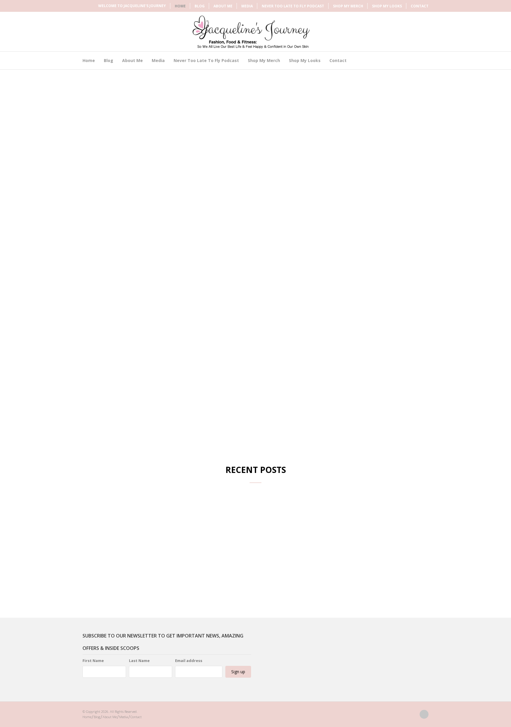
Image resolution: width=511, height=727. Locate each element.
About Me (223, 6)
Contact (419, 6)
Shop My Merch (348, 6)
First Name (93, 660)
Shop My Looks (387, 6)
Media (247, 6)
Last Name (139, 660)
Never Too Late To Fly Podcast (293, 6)
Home (180, 6)
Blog (200, 6)
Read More (137, 413)
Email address (188, 660)
